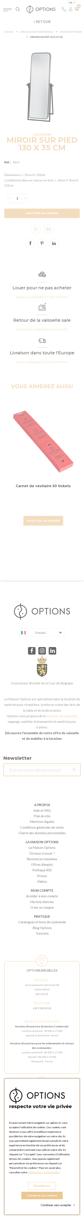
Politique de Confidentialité (43, 1172)
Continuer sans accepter (58, 1205)
